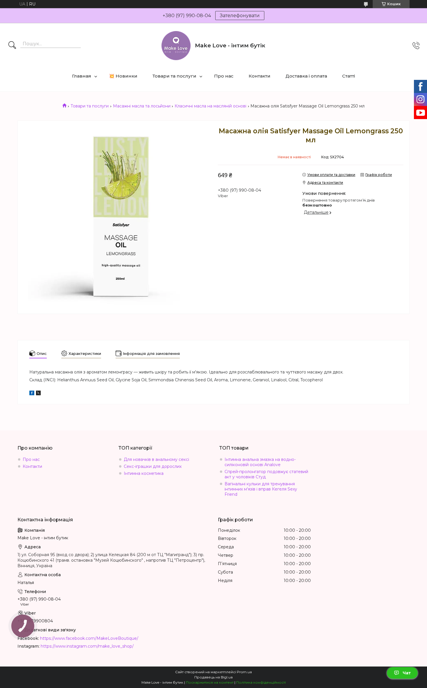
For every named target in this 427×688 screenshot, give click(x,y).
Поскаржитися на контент (210, 682)
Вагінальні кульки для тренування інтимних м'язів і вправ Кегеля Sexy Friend (261, 489)
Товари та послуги (174, 76)
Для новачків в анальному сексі (156, 459)
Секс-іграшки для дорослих (153, 466)
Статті (348, 76)
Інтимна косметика (144, 473)
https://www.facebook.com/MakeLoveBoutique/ (89, 638)
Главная (81, 76)
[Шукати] (12, 45)
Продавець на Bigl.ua (213, 677)
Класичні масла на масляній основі (210, 106)
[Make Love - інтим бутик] (176, 45)
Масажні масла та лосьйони (142, 106)
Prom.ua (244, 672)
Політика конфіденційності (261, 682)
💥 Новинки (123, 76)
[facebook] (31, 393)
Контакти (259, 76)
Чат (407, 673)
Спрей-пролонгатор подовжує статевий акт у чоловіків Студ (266, 474)
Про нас (224, 76)
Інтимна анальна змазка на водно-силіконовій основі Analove (260, 462)
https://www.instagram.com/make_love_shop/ (87, 646)
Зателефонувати (240, 15)
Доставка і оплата (306, 76)
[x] (38, 393)
